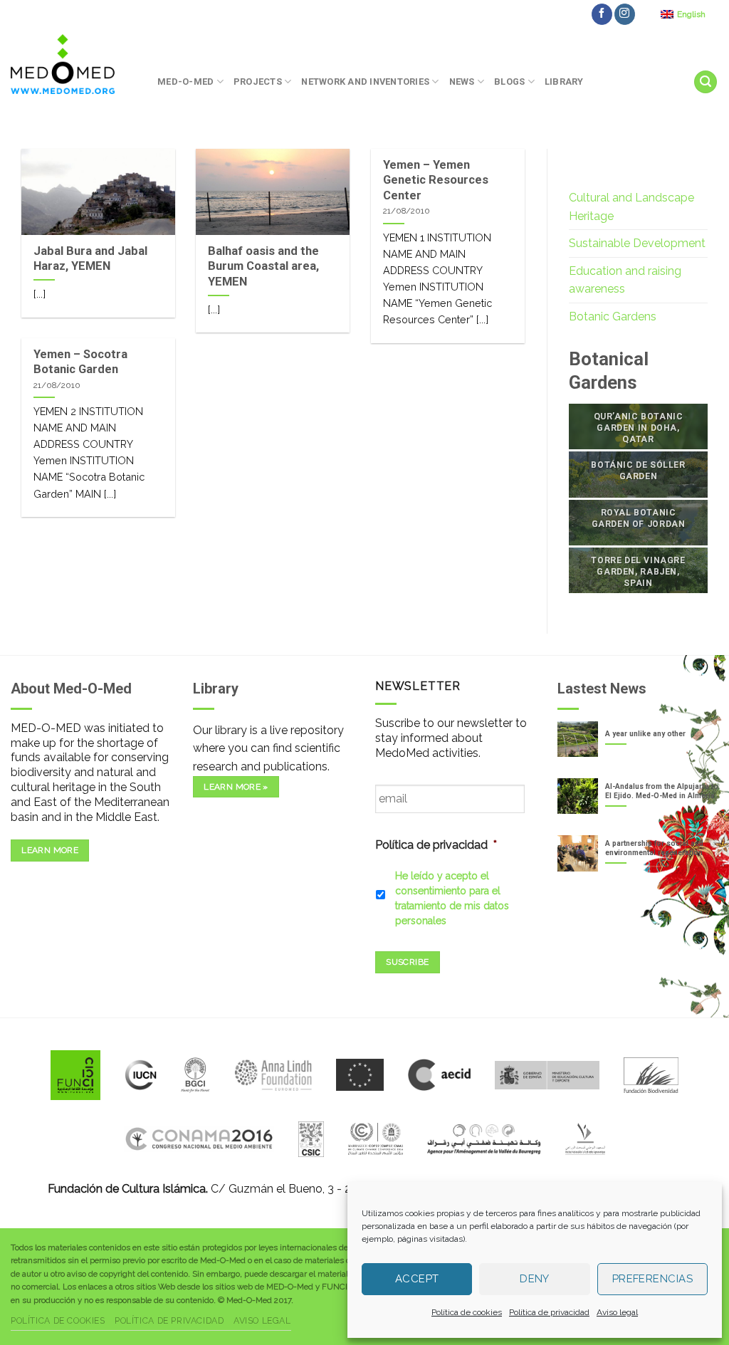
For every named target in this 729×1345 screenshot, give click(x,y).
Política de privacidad (549, 1312)
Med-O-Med (185, 81)
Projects (258, 81)
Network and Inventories (365, 81)
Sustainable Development (637, 243)
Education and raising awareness (625, 280)
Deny (535, 1278)
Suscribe (407, 962)
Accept (417, 1278)
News (462, 81)
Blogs (509, 81)
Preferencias (652, 1278)
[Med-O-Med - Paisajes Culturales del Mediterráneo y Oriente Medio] (73, 64)
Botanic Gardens (612, 316)
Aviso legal (617, 1312)
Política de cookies (466, 1312)
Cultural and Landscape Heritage (631, 207)
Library (564, 81)
